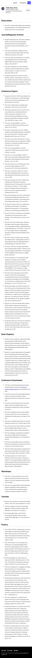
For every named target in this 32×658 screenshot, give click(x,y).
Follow (28, 10)
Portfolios (23, 3)
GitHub (10, 650)
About (15, 3)
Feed (16, 650)
